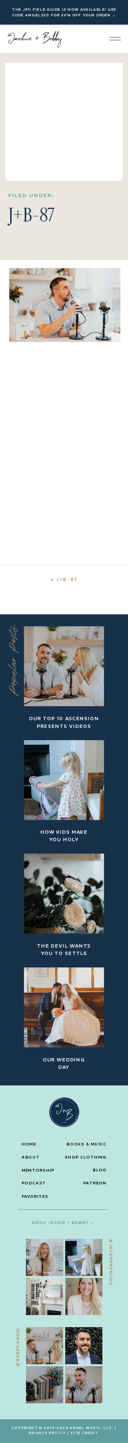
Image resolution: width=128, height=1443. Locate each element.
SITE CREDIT (84, 1433)
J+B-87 (67, 579)
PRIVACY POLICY (47, 1433)
